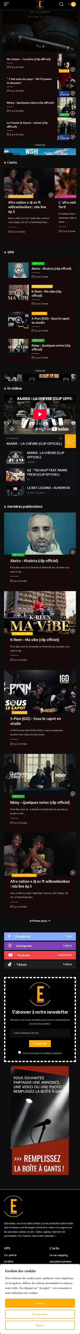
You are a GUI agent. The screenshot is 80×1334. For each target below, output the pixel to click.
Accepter (40, 1303)
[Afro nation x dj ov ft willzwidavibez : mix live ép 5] (29, 183)
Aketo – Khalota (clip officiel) (51, 268)
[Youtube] (40, 955)
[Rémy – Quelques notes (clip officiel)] (66, 106)
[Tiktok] (40, 964)
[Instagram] (40, 946)
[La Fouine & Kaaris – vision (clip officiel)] (66, 128)
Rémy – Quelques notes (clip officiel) (30, 102)
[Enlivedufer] (40, 4)
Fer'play (65, 114)
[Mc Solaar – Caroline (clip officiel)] (66, 63)
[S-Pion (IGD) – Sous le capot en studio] (18, 320)
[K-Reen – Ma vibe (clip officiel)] (18, 293)
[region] (40, 1299)
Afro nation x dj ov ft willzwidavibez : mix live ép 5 (27, 207)
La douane (65, 93)
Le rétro (65, 70)
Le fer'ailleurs (42, 286)
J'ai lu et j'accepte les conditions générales (42, 1052)
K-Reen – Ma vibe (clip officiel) (34, 639)
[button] (7, 4)
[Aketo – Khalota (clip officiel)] (18, 270)
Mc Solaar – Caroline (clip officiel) (28, 59)
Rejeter (40, 1325)
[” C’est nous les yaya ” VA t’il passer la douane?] (66, 85)
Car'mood (39, 313)
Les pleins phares (21, 196)
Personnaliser (40, 1314)
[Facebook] (40, 936)
